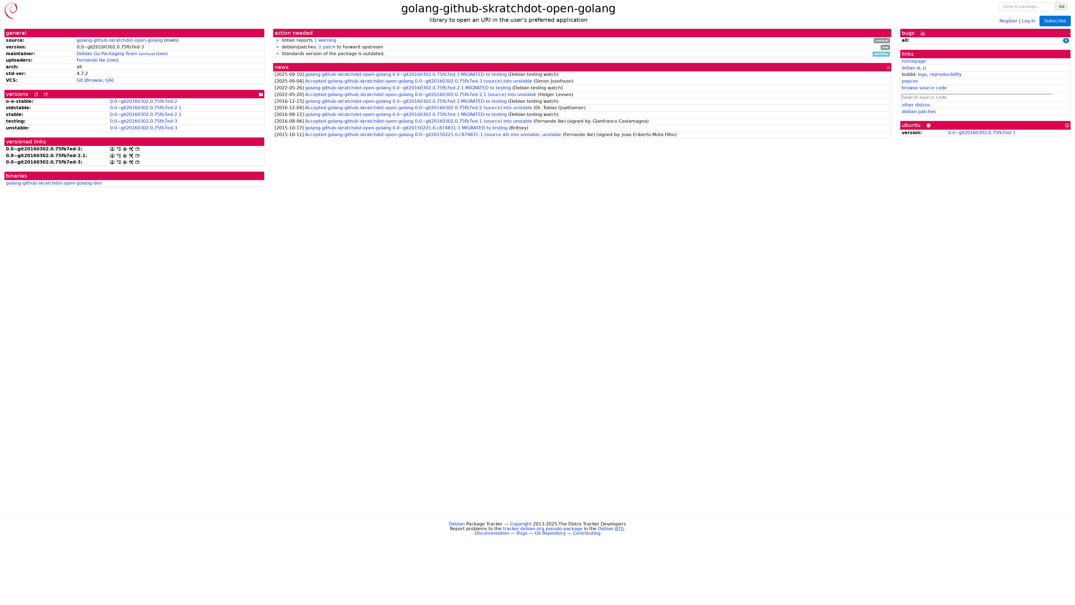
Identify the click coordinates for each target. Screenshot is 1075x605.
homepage (914, 61)
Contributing (586, 533)
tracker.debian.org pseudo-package (543, 528)
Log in (1028, 20)
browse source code (924, 87)
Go (1062, 6)
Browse (94, 80)
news (282, 67)
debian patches (919, 111)
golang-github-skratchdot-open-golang (120, 40)
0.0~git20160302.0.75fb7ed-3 (143, 121)
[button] (277, 40)
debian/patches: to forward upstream (584, 47)
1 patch (327, 47)
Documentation (492, 533)
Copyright (521, 524)
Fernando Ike (91, 60)
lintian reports (584, 40)
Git (80, 80)
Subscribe (1055, 21)
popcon (910, 81)
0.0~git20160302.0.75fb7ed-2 (143, 101)
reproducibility (946, 74)
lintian (908, 68)
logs (922, 74)
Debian (457, 524)
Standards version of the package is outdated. (584, 54)
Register (1008, 20)
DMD (162, 54)
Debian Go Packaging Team (107, 53)
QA (108, 80)
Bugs (522, 533)
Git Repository (550, 533)
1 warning (325, 40)
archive (147, 54)
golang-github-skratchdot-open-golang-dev (54, 183)
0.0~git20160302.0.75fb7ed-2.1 (145, 107)
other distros (916, 105)
